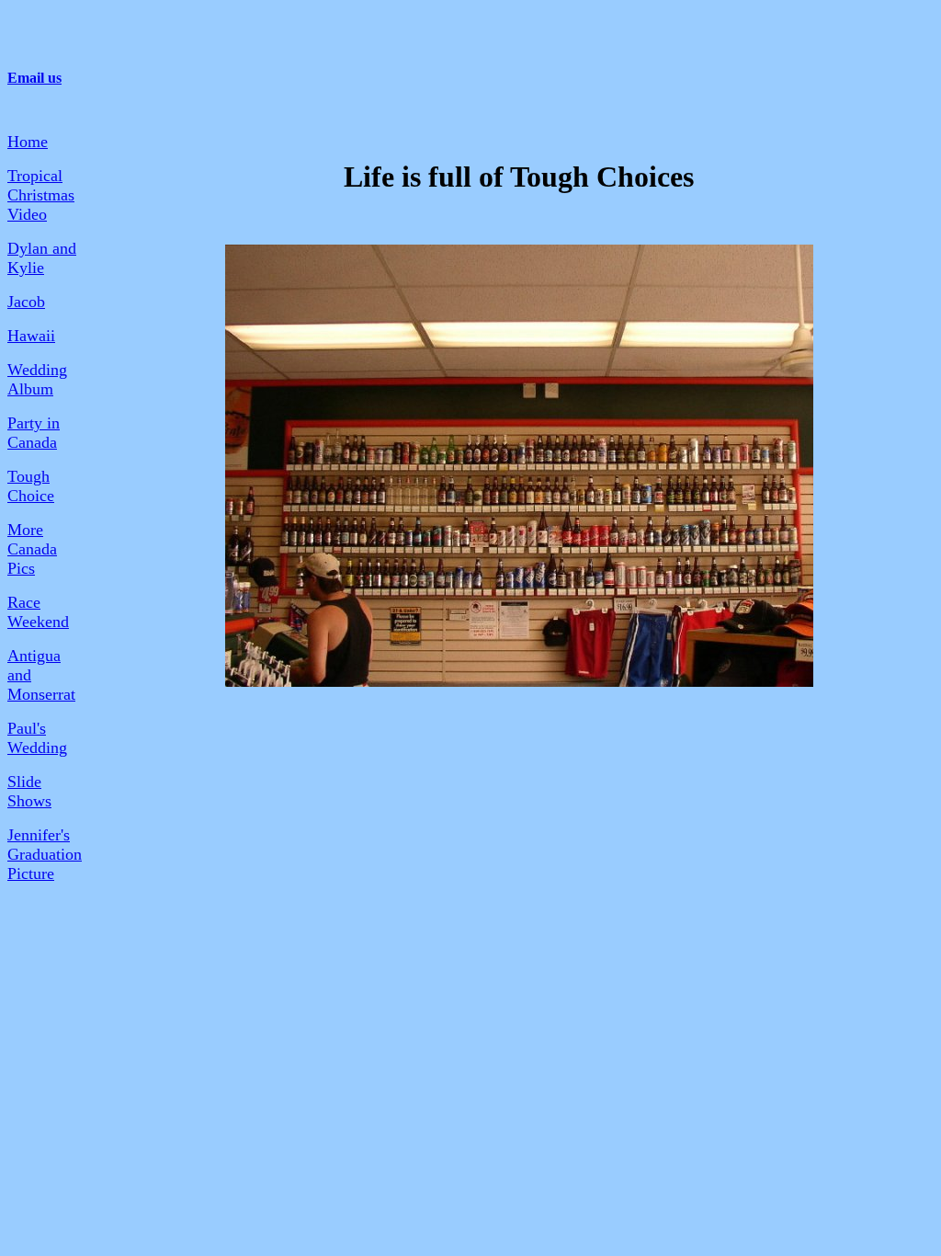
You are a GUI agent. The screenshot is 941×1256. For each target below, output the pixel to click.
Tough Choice (30, 486)
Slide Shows (29, 791)
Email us (34, 78)
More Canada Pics (32, 548)
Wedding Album (37, 379)
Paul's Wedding (37, 738)
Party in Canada (33, 432)
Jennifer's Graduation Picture (44, 854)
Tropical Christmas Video (40, 194)
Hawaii (31, 335)
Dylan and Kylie (41, 258)
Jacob (26, 301)
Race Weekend (38, 612)
